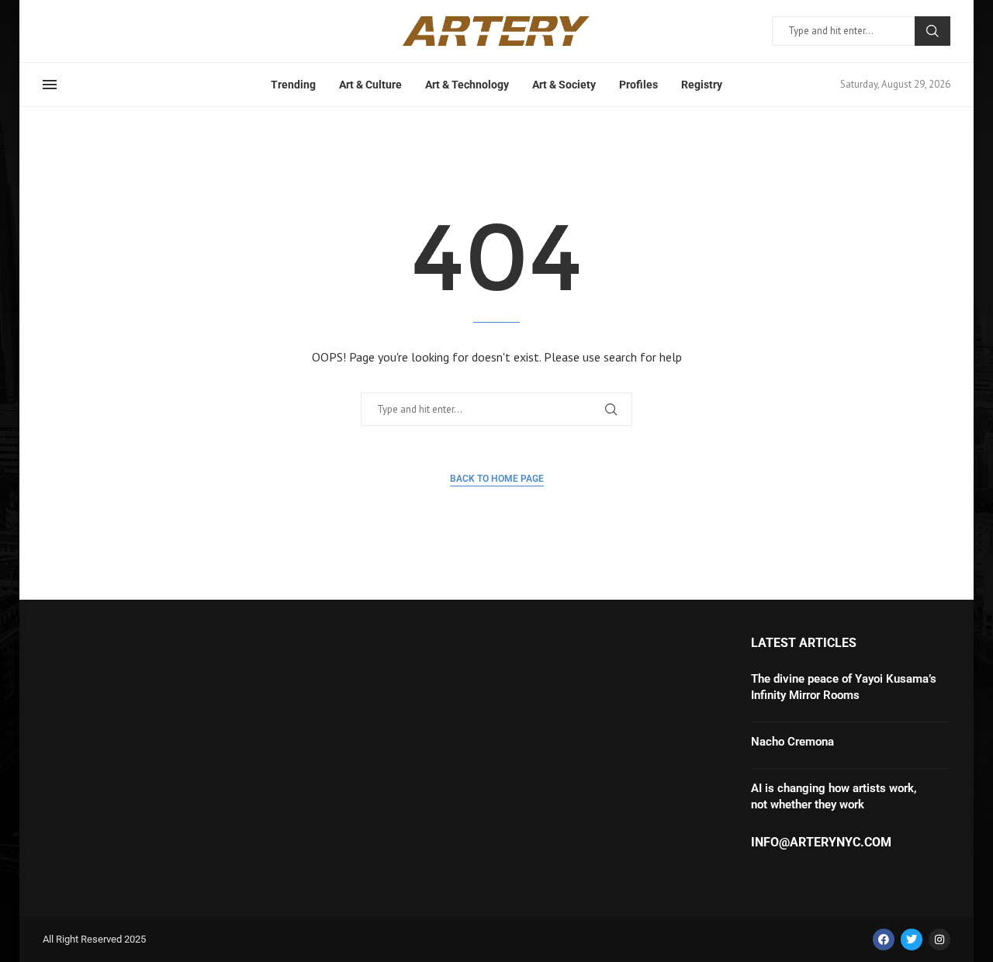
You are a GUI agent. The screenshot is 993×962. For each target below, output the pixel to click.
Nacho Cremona (792, 742)
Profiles (638, 84)
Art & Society (564, 84)
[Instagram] (939, 939)
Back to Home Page (497, 478)
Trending (293, 84)
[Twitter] (911, 939)
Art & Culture (370, 84)
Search (932, 31)
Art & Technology (467, 84)
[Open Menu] (50, 85)
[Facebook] (883, 939)
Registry (701, 84)
